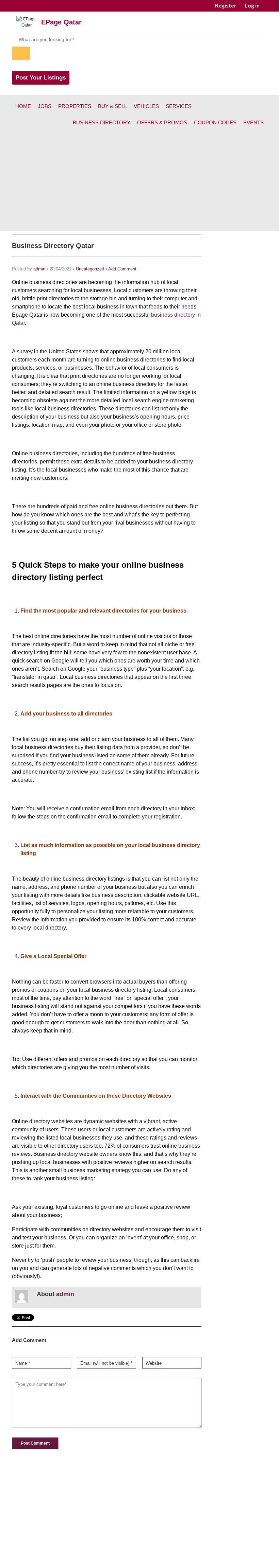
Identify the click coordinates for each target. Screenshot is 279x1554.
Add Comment (122, 268)
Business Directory (101, 122)
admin (39, 268)
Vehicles (146, 106)
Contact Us (175, 1532)
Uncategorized (90, 268)
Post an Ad (105, 1532)
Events (253, 122)
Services (179, 106)
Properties (74, 106)
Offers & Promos (162, 122)
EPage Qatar (61, 22)
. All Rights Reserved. (173, 1545)
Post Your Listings (41, 77)
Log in (252, 5)
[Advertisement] (139, 183)
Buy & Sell (112, 106)
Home (23, 106)
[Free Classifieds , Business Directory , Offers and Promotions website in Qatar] (26, 25)
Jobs (44, 106)
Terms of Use (140, 1532)
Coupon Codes (215, 122)
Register (225, 5)
